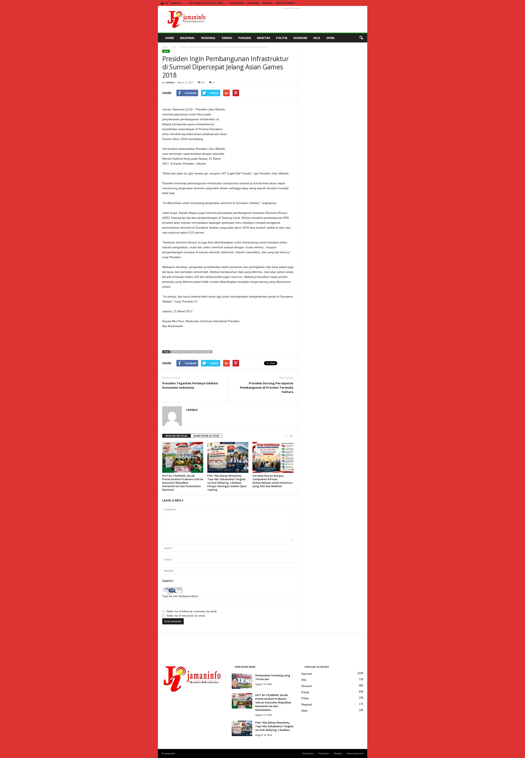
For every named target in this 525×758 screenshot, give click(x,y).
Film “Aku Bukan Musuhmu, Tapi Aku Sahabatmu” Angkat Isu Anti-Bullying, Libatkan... (274, 726)
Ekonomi (306, 686)
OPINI (330, 38)
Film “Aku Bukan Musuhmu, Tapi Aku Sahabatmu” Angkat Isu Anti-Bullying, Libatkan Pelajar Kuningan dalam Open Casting (227, 482)
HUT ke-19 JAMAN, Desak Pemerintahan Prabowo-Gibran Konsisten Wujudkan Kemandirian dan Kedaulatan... (273, 702)
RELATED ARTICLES (176, 435)
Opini (304, 710)
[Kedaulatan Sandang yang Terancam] (242, 681)
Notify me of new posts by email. (186, 615)
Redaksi (267, 3)
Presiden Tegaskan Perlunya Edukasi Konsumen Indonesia (190, 385)
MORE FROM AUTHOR (206, 435)
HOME (169, 38)
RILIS (316, 38)
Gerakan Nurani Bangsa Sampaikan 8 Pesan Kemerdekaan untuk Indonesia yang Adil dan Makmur (272, 481)
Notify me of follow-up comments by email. (192, 611)
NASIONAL (187, 38)
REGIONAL (208, 38)
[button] (361, 37)
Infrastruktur (180, 351)
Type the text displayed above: (180, 596)
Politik (305, 698)
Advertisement (285, 3)
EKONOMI (300, 38)
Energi (305, 692)
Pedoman (253, 3)
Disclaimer (237, 3)
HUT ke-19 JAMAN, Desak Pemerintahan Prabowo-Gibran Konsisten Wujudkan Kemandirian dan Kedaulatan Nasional (182, 482)
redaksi (170, 82)
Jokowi (196, 351)
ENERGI (227, 38)
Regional (306, 704)
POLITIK (281, 38)
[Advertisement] (291, 19)
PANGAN (244, 38)
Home (165, 47)
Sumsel (207, 351)
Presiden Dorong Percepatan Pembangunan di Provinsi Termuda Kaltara (266, 387)
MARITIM (263, 38)
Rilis (174, 47)
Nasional (306, 673)
